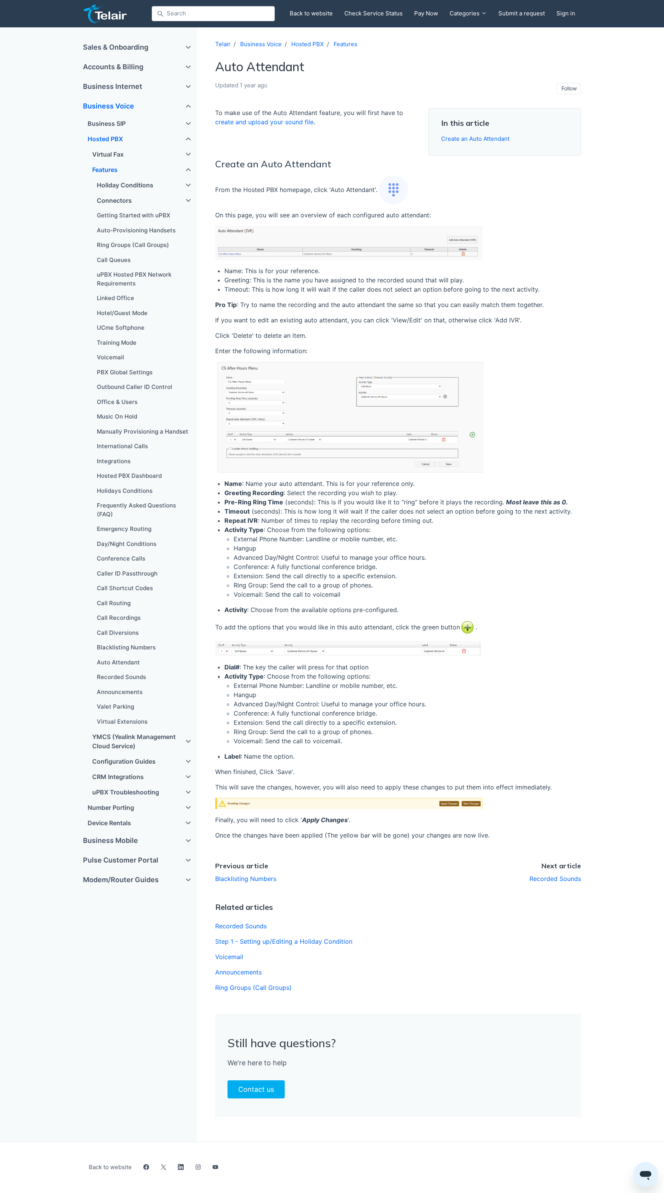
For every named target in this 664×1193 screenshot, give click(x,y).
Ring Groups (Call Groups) (253, 987)
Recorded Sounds (555, 879)
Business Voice (261, 44)
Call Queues (114, 260)
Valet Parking (115, 706)
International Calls (122, 446)
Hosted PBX (307, 44)
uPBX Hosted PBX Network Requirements (134, 279)
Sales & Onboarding (115, 47)
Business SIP (107, 123)
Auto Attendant (118, 662)
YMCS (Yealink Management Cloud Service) (134, 741)
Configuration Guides (124, 761)
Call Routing (114, 603)
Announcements (238, 972)
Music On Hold (117, 416)
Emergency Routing (124, 528)
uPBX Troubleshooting (125, 792)
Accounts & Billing (113, 67)
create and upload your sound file (264, 122)
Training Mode (116, 342)
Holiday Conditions (125, 185)
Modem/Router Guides (121, 880)
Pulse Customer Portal (120, 860)
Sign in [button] (565, 13)
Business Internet (112, 86)
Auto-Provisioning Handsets (136, 230)
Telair (223, 44)
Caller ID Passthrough (127, 573)
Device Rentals (109, 823)
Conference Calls (121, 558)
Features (345, 44)
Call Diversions (118, 632)
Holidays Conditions (125, 490)
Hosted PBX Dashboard (129, 475)
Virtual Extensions (122, 721)
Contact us (256, 1089)
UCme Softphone (120, 327)
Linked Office (115, 298)
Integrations (114, 461)
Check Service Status (373, 13)
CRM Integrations (118, 777)
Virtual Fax (108, 154)
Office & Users (117, 401)
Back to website (311, 13)
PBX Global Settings (125, 372)
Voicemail (229, 957)
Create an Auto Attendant (475, 138)
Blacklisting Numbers (245, 879)
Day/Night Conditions (126, 543)
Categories (465, 13)
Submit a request (521, 13)
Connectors (114, 200)
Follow (569, 88)
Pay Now (426, 13)
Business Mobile (110, 840)
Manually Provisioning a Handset (142, 431)
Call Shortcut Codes (125, 588)
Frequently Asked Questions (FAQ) (136, 510)
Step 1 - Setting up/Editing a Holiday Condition (283, 941)
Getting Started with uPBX (133, 215)
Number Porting (111, 807)
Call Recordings (119, 617)
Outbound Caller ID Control (134, 386)
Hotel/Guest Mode (122, 313)
